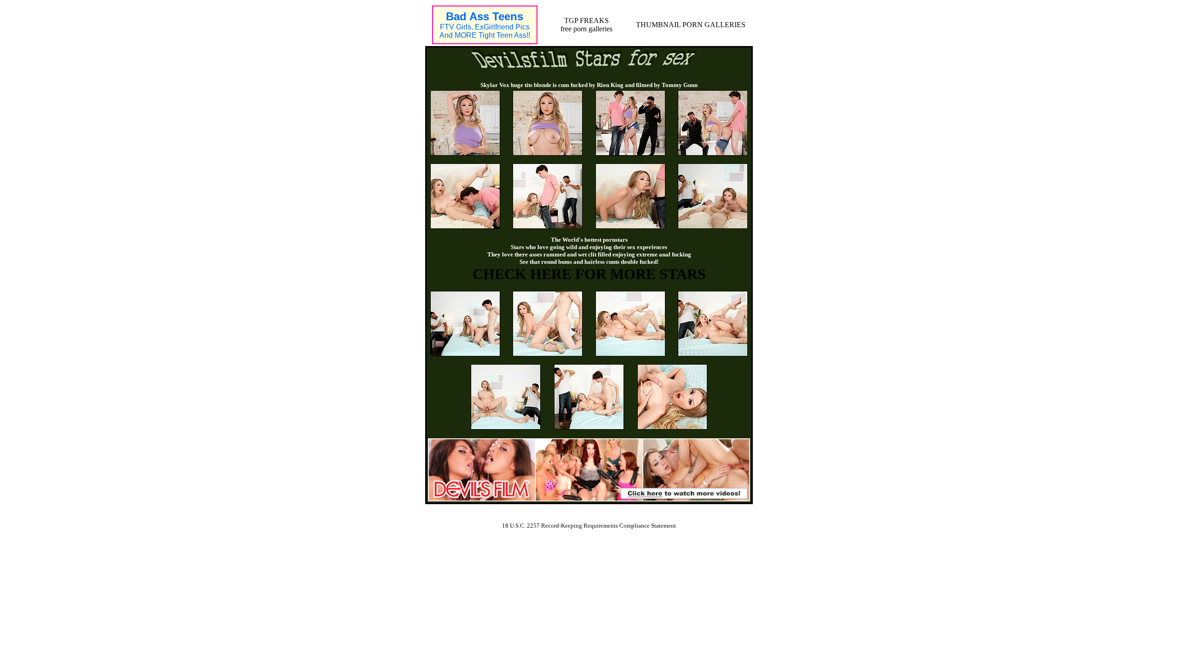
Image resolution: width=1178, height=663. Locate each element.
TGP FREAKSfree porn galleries (586, 25)
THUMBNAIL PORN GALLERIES (690, 25)
